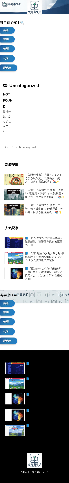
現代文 (7, 67)
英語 (6, 30)
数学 (6, 39)
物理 (6, 48)
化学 (6, 58)
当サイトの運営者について (34, 472)
